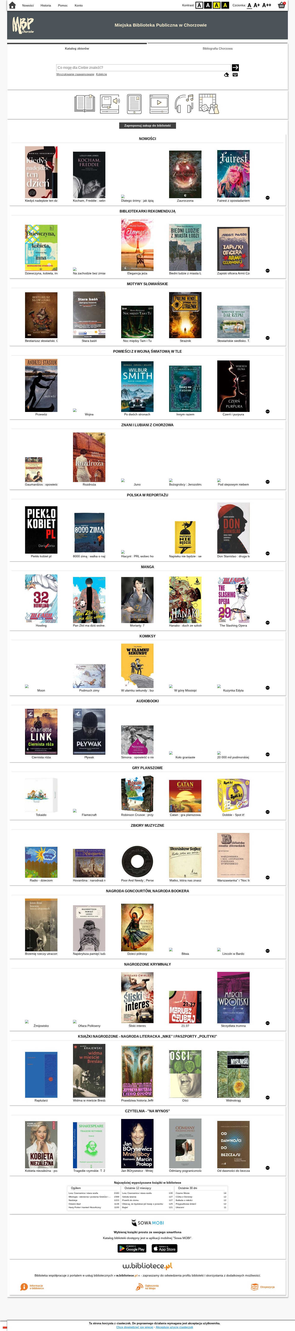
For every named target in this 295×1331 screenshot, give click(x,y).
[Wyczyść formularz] (226, 74)
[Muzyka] (184, 114)
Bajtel (125, 1207)
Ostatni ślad (75, 1204)
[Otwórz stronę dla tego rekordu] (42, 172)
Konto (79, 5)
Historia (46, 5)
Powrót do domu (130, 1200)
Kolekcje (101, 74)
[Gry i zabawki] (209, 114)
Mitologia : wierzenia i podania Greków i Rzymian (93, 1197)
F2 (267, 5)
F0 (249, 5)
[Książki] (85, 114)
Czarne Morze (183, 1193)
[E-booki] (135, 114)
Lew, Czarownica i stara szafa (83, 1193)
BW (208, 5)
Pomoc (63, 5)
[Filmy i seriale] (159, 114)
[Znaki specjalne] (235, 74)
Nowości (28, 5)
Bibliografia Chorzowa (218, 48)
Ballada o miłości (184, 1200)
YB (216, 5)
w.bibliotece (127, 1275)
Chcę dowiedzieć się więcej (134, 1327)
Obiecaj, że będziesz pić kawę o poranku (142, 1204)
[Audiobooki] (110, 114)
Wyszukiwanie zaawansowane (75, 74)
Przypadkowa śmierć (186, 1204)
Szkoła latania (129, 1197)
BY (225, 5)
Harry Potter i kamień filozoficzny (85, 1207)
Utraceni (180, 1207)
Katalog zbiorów (77, 48)
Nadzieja (73, 1200)
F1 (257, 5)
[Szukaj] (235, 67)
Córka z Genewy (184, 1197)
